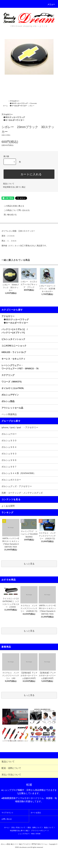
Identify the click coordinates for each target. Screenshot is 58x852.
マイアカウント (7, 813)
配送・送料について (35, 827)
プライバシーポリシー (39, 830)
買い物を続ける (10, 215)
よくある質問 (8, 506)
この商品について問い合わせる (17, 210)
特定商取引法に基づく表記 (14, 187)
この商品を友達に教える (14, 206)
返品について (8, 184)
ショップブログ (23, 834)
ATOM (38, 834)
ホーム (5, 106)
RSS (32, 834)
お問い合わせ (7, 819)
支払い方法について (18, 827)
